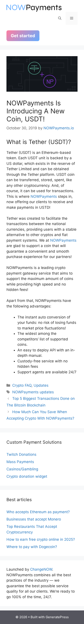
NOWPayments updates (33, 392)
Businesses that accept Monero (33, 519)
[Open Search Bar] (60, 18)
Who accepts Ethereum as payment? (38, 512)
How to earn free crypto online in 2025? (40, 539)
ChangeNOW (41, 569)
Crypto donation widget (26, 476)
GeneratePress (57, 617)
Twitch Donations (21, 454)
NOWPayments (44, 196)
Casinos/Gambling (22, 469)
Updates (41, 385)
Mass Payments (20, 462)
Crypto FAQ (21, 385)
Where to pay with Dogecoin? (31, 547)
